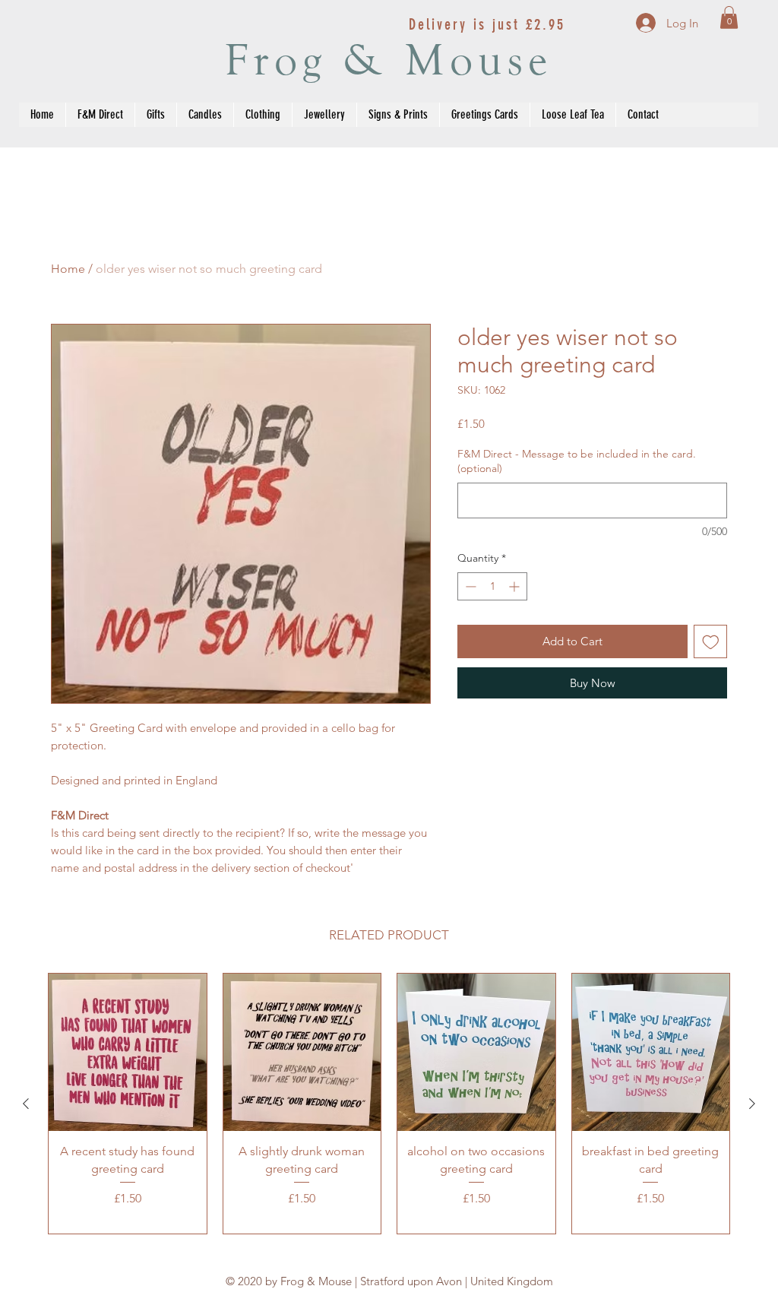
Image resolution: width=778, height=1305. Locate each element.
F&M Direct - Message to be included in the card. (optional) (576, 461)
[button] (728, 17)
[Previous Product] (26, 1103)
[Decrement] (469, 586)
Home (68, 268)
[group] (389, 1104)
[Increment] (515, 586)
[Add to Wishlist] (711, 642)
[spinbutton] (492, 586)
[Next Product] (752, 1103)
